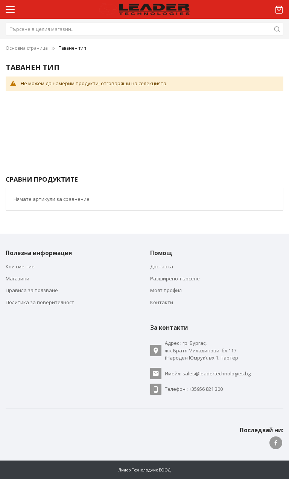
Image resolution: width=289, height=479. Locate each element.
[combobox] (144, 29)
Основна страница (27, 48)
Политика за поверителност (40, 302)
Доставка (161, 266)
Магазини (17, 278)
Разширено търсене (175, 278)
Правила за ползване (32, 290)
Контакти (161, 302)
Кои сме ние (20, 266)
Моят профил (166, 290)
